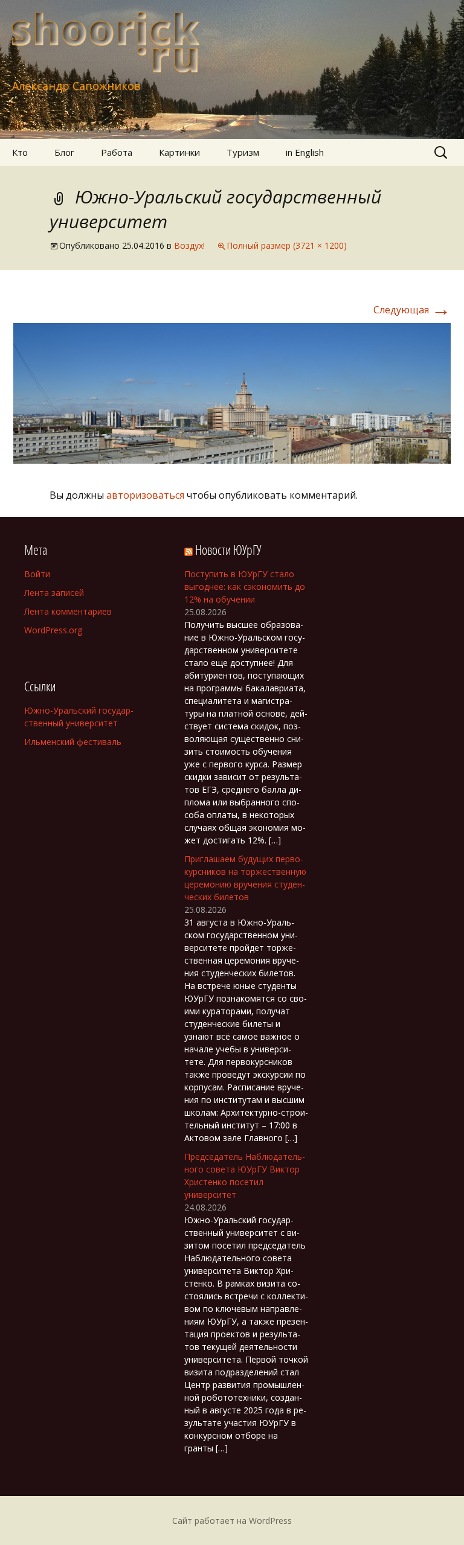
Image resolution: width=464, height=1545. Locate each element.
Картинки (179, 152)
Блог (64, 152)
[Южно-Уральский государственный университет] (232, 392)
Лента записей (54, 592)
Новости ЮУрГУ (228, 549)
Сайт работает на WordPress (232, 1520)
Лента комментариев (68, 611)
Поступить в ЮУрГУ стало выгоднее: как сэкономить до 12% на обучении (244, 586)
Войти (37, 574)
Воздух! (189, 245)
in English (305, 152)
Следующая (412, 309)
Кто (20, 152)
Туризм (243, 152)
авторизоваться (145, 495)
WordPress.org (53, 630)
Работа (116, 152)
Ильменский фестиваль (72, 741)
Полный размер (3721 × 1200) (287, 245)
